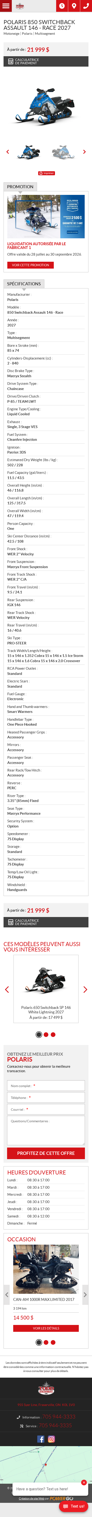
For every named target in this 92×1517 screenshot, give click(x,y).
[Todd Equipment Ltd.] (34, 6)
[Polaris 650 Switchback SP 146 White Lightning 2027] (46, 980)
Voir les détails (46, 1328)
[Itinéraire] (74, 6)
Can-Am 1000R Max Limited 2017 (43, 1299)
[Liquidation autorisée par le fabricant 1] (46, 217)
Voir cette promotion (30, 265)
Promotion (20, 186)
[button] (7, 151)
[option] (46, 105)
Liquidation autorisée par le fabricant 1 (36, 246)
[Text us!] (73, 1507)
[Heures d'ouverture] (62, 6)
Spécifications (24, 283)
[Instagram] (51, 1439)
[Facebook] (40, 1439)
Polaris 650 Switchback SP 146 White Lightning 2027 (46, 1009)
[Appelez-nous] (86, 6)
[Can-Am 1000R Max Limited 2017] (46, 1269)
